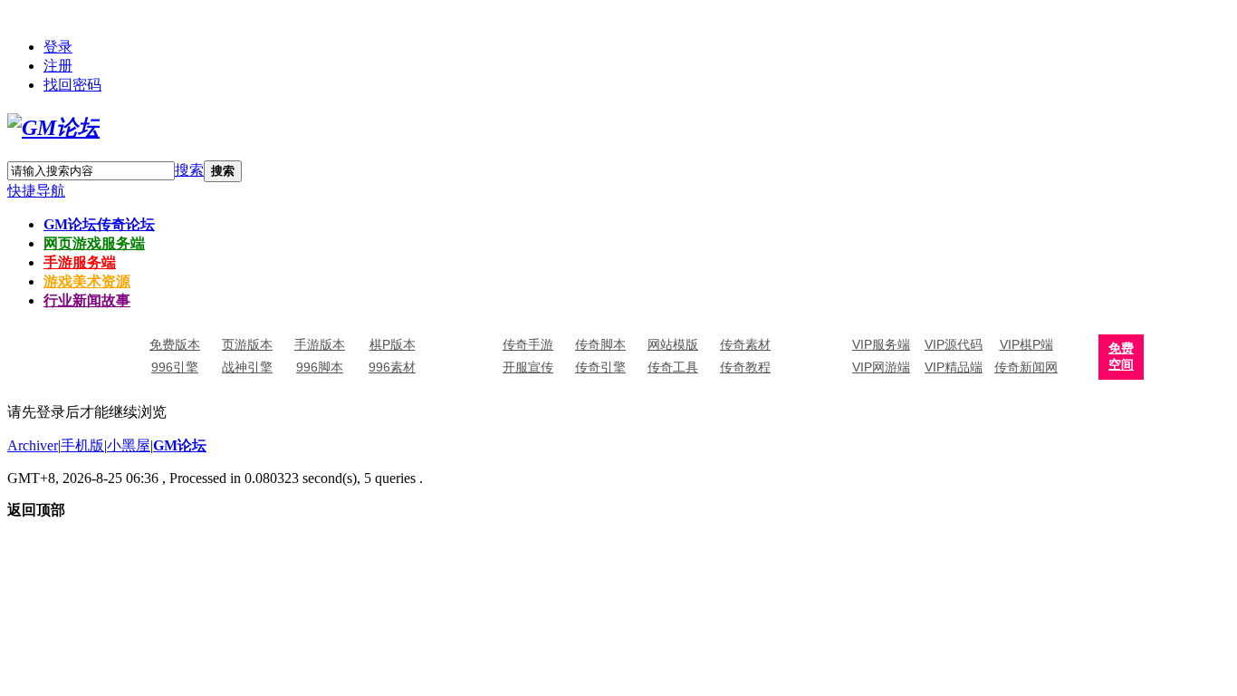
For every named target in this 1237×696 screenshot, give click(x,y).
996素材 (392, 367)
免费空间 (1121, 357)
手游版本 (319, 344)
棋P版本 (392, 344)
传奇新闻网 (1026, 367)
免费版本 (174, 344)
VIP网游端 (881, 367)
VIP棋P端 (1026, 344)
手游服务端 (79, 262)
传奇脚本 (600, 344)
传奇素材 (745, 344)
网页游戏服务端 (94, 243)
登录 (57, 46)
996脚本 (319, 367)
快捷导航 (36, 190)
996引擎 (174, 367)
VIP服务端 (881, 344)
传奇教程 (745, 367)
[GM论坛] (53, 128)
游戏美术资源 (86, 281)
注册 (57, 65)
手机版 (82, 445)
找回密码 (72, 84)
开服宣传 (528, 367)
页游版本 (247, 344)
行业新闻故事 (86, 300)
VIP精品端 (954, 367)
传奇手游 (528, 344)
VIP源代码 (954, 344)
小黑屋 (128, 445)
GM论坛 (99, 224)
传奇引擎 (600, 367)
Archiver (32, 445)
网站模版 (672, 344)
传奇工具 (672, 367)
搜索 (189, 170)
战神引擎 (247, 367)
